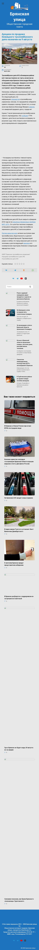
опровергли (15, 99)
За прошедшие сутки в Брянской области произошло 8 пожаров (24, 327)
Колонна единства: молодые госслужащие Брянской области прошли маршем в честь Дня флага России (18, 461)
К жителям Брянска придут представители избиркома (14, 564)
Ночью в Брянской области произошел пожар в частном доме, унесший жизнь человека (25, 344)
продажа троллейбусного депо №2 (14, 256)
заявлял (31, 107)
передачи (26, 243)
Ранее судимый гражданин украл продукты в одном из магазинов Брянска (24, 296)
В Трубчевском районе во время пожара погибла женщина (24, 379)
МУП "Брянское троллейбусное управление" (16, 254)
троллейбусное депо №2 (10, 259)
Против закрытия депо (9, 233)
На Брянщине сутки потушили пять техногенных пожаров (24, 312)
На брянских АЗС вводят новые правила (18, 498)
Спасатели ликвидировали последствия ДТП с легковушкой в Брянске (25, 362)
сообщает (25, 116)
